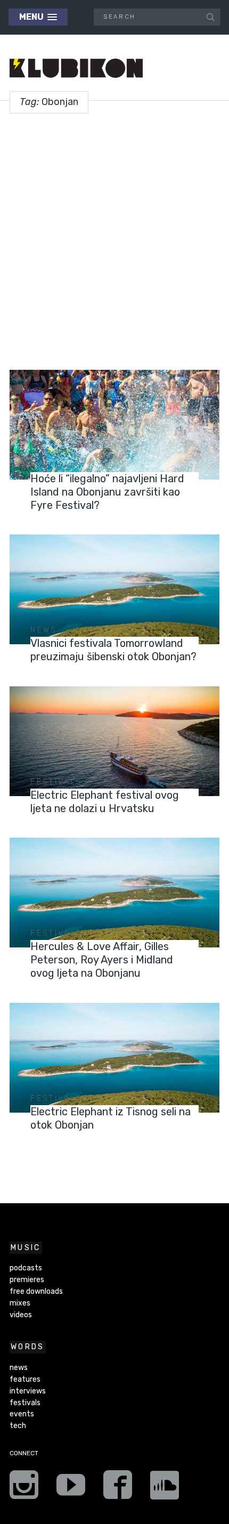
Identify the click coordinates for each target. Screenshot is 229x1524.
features (25, 1379)
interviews (28, 1391)
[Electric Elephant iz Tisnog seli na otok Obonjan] (114, 1058)
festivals (56, 465)
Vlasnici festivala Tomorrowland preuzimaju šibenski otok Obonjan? (113, 650)
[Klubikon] (76, 68)
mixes (20, 1303)
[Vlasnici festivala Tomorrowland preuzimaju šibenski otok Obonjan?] (114, 589)
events (22, 1413)
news (43, 630)
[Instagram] (24, 1488)
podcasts (26, 1267)
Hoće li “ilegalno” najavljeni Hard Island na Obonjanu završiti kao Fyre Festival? (107, 492)
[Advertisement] (114, 237)
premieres (27, 1279)
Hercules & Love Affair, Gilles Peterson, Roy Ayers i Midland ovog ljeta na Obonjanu (101, 959)
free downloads (36, 1291)
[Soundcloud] (164, 1488)
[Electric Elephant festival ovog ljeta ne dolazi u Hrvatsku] (114, 741)
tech (18, 1425)
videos (21, 1314)
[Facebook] (117, 1488)
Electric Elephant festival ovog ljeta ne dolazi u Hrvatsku (104, 802)
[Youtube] (70, 1488)
